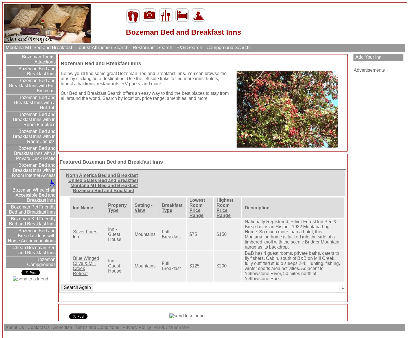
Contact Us (38, 327)
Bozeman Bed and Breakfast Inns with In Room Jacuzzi (34, 136)
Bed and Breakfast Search (95, 93)
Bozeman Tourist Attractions (38, 59)
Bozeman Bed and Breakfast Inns (36, 71)
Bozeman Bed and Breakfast (103, 190)
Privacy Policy (136, 327)
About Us (14, 327)
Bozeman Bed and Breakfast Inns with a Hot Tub (35, 102)
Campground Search (228, 47)
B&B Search (189, 47)
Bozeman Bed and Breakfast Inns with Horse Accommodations (32, 235)
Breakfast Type (172, 208)
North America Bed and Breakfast (102, 175)
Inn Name (83, 207)
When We (179, 327)
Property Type (117, 208)
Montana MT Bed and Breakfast (39, 47)
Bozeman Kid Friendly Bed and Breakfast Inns (32, 221)
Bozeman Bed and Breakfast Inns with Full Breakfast (32, 85)
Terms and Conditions (97, 327)
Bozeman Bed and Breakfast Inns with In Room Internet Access (34, 170)
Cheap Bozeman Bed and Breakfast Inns (33, 250)
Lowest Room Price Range (197, 208)
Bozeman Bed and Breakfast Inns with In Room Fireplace (34, 119)
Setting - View (143, 208)
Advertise (62, 327)
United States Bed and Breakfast (103, 180)
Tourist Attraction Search (102, 47)
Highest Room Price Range (225, 208)
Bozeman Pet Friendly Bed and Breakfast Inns (32, 209)
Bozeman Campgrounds (41, 262)
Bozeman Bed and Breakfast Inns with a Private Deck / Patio (35, 153)
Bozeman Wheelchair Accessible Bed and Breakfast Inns (34, 195)
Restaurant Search (152, 47)
